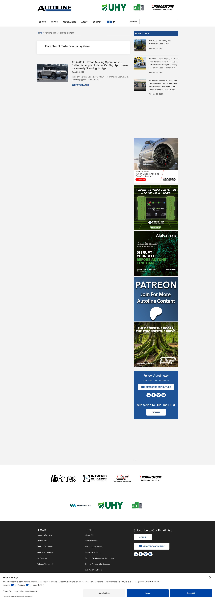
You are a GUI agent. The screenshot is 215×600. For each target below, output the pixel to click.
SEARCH (133, 21)
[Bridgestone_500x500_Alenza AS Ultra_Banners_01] (156, 182)
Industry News (91, 541)
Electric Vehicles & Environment (97, 564)
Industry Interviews (44, 535)
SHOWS (41, 530)
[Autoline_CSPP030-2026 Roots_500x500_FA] (156, 366)
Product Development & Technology (99, 558)
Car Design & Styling (93, 570)
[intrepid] (94, 479)
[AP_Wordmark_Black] (63, 479)
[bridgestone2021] (163, 8)
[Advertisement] (156, 115)
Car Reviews (42, 558)
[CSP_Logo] (122, 479)
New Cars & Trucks (93, 552)
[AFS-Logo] (138, 8)
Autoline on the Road (45, 552)
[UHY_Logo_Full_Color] (114, 8)
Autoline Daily (42, 541)
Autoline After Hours (45, 546)
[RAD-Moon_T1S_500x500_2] (156, 229)
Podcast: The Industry (46, 564)
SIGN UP (156, 412)
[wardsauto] (80, 506)
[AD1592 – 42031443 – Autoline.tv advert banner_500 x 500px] (156, 275)
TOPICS (89, 530)
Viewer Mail (89, 535)
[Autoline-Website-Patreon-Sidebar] (156, 320)
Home (39, 33)
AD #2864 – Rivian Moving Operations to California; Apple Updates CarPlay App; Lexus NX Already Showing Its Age (100, 65)
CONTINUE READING (80, 85)
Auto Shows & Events (93, 546)
